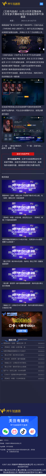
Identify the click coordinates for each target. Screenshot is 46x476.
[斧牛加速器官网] (10, 4)
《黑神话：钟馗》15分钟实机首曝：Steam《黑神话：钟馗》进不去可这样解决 (15, 378)
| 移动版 (27, 475)
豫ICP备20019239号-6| (8, 470)
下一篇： (34, 146)
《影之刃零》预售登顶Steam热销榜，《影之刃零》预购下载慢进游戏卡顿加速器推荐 (15, 367)
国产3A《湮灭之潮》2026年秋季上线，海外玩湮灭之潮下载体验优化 (15, 371)
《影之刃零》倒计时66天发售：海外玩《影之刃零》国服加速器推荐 (15, 355)
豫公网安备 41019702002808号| (30, 470)
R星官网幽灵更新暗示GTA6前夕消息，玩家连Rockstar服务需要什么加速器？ (15, 351)
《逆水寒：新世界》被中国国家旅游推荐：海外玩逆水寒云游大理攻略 (15, 359)
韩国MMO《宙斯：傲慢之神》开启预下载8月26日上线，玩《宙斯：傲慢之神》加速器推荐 (15, 343)
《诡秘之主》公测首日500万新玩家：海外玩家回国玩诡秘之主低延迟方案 (15, 363)
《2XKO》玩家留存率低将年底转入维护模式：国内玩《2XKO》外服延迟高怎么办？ (15, 374)
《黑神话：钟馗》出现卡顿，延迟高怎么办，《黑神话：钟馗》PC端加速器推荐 (15, 347)
